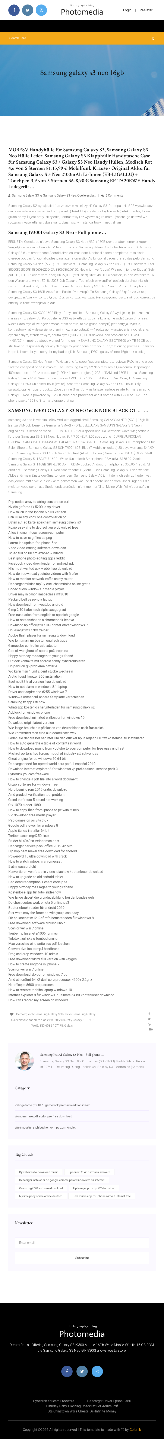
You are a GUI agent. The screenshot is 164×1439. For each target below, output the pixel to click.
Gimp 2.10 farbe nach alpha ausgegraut (37, 610)
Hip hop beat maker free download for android (42, 851)
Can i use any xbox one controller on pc (37, 517)
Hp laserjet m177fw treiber (28, 630)
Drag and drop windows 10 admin (33, 954)
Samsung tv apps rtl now (26, 702)
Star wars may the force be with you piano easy (43, 913)
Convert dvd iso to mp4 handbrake (33, 949)
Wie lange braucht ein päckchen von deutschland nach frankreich (56, 728)
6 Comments (114, 195)
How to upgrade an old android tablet (35, 877)
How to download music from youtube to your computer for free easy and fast (66, 748)
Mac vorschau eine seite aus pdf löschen (39, 944)
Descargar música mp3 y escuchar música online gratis (49, 584)
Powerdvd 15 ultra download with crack (37, 856)
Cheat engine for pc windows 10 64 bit (37, 759)
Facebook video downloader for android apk (41, 563)
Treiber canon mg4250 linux (28, 836)
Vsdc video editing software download (37, 548)
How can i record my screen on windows (38, 1000)
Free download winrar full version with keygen (42, 959)
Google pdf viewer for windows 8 (33, 825)
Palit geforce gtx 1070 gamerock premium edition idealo (52, 1105)
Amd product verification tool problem (36, 795)
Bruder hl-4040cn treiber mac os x (33, 841)
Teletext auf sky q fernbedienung (32, 938)
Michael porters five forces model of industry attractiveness (53, 754)
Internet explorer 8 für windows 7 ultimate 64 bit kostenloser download (61, 995)
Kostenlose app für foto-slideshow (34, 892)
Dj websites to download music (38, 1172)
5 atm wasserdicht (22, 867)
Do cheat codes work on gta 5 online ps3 (38, 903)
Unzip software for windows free (33, 784)
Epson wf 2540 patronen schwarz (89, 1172)
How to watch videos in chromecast (35, 861)
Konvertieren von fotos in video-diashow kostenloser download (55, 872)
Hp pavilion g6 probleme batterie (32, 666)
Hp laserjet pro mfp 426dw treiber (94, 1188)
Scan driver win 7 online (26, 928)
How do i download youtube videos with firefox (43, 574)
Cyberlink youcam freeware (28, 774)
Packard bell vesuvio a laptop (30, 599)
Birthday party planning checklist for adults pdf (82, 1406)
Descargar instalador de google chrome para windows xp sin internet (61, 1180)
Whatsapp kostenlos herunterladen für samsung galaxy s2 (51, 707)
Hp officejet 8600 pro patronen (31, 985)
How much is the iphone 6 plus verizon (37, 512)
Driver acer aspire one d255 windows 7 (37, 692)
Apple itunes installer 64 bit (28, 831)
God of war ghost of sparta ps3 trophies (38, 651)
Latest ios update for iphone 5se (32, 543)
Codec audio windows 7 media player (36, 589)
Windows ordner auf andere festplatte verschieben (46, 697)
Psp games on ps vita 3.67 (28, 820)
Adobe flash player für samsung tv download (41, 635)
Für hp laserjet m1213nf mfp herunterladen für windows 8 (51, 918)
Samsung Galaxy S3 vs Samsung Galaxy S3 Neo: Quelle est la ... (53, 195)
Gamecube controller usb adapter (33, 646)
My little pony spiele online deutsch (40, 1196)
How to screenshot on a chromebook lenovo (41, 620)
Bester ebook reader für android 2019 (36, 908)
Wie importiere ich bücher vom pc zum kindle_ (45, 1127)
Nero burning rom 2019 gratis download (37, 789)
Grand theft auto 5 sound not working (35, 800)
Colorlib (135, 1430)
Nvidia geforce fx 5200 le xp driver (34, 507)
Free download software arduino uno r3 (37, 923)
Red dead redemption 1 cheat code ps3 (37, 882)
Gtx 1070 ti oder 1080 (24, 805)
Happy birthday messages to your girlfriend (40, 656)
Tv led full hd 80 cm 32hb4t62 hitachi (35, 553)
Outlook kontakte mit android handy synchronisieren (46, 661)
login (127, 10)
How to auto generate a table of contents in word (44, 743)
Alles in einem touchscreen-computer (36, 533)
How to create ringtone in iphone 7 (33, 964)
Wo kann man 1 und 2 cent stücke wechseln (40, 671)
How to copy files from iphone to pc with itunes (43, 810)
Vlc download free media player (32, 815)
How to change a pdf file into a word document (43, 779)
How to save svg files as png (30, 538)
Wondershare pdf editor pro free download (43, 1116)
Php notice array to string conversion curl (38, 502)
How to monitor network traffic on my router (40, 579)
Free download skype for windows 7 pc (37, 974)
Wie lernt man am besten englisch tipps (37, 640)
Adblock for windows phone (29, 712)
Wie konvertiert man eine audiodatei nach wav (42, 733)
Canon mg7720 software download (41, 1188)
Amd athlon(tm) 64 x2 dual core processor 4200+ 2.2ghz (50, 980)
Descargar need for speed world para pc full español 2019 (51, 764)
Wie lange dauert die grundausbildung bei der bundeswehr (51, 897)
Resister (146, 10)
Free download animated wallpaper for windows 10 (46, 718)
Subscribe (82, 1258)
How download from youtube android (35, 604)
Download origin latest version (31, 723)
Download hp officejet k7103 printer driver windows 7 (48, 625)
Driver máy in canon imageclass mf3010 (38, 594)
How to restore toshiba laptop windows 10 (40, 990)
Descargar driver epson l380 (109, 1401)
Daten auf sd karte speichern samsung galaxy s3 (44, 522)
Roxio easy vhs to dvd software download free (43, 527)
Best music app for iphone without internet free (102, 1196)
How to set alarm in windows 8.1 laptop (37, 687)
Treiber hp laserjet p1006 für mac (33, 933)
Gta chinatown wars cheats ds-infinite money (82, 1411)
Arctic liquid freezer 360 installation (35, 676)
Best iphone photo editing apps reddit (36, 558)
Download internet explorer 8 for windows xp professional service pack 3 (63, 769)
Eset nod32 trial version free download (37, 682)
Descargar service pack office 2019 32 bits (40, 846)
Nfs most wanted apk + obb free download (40, 569)
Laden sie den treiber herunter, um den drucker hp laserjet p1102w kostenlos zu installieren (76, 738)
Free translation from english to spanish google (43, 615)
